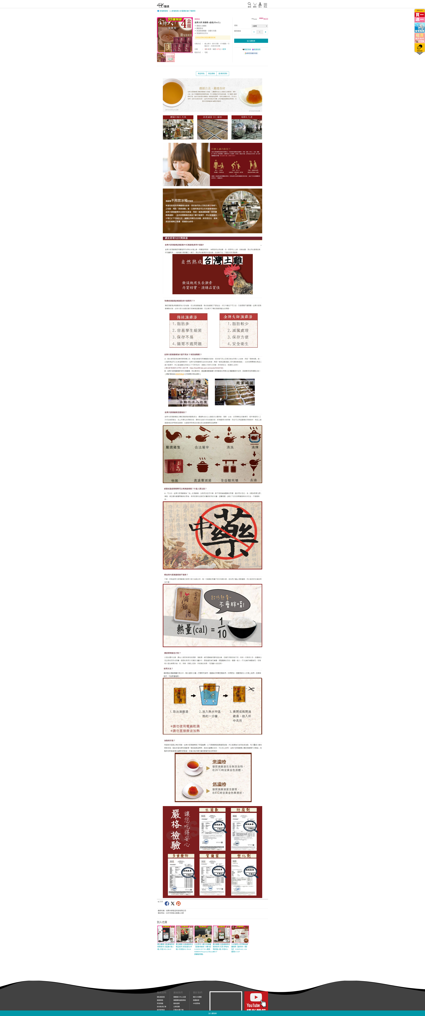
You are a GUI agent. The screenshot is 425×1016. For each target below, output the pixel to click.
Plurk (178, 903)
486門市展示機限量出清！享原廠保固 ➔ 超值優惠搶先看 (180, 11)
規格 (236, 25)
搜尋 (249, 7)
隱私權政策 (161, 997)
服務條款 (160, 1000)
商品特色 (201, 73)
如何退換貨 (161, 1010)
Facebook (167, 903)
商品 (265, 7)
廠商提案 (176, 1003)
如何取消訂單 (161, 1006)
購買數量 (237, 31)
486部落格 (196, 1003)
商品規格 (211, 73)
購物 (254, 7)
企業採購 (176, 1006)
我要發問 (257, 49)
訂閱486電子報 (178, 1010)
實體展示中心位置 (179, 997)
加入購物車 (212, 1013)
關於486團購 (197, 997)
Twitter (172, 903)
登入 (260, 7)
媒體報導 (196, 1000)
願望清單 (247, 49)
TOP (419, 53)
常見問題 (160, 1003)
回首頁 (163, 5)
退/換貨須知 (222, 73)
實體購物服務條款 (179, 1000)
